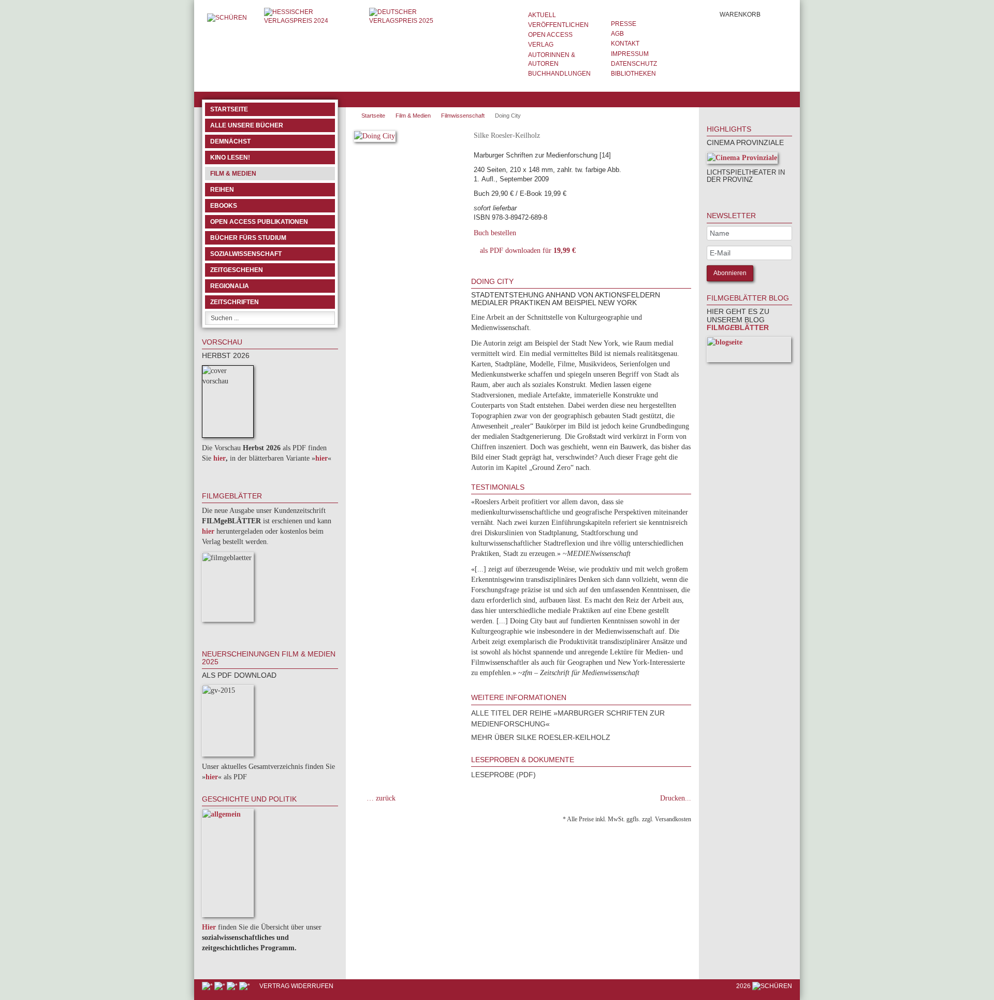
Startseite (229, 109)
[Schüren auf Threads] (220, 986)
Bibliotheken (633, 73)
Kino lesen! (230, 157)
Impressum (630, 54)
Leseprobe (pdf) (503, 774)
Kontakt (625, 43)
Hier (209, 927)
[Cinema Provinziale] (742, 160)
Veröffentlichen (558, 24)
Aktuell (542, 15)
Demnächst (230, 141)
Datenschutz (634, 63)
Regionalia (229, 286)
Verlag (540, 44)
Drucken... (675, 798)
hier (219, 458)
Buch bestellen (495, 233)
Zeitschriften (234, 302)
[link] (720, 193)
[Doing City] (375, 138)
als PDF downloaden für (526, 250)
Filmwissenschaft (463, 115)
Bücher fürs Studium (248, 237)
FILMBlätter (738, 327)
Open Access (550, 34)
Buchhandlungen (559, 73)
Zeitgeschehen (236, 270)
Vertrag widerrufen (296, 986)
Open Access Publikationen (259, 221)
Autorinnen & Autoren (551, 59)
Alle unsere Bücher (246, 125)
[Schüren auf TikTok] (233, 986)
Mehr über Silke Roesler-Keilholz (540, 737)
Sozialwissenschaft (246, 254)
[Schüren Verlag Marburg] (228, 17)
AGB (617, 33)
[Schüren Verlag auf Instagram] (245, 986)
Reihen (222, 189)
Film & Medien (233, 173)
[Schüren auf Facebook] (208, 986)
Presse (623, 23)
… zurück (381, 798)
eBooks (223, 205)
